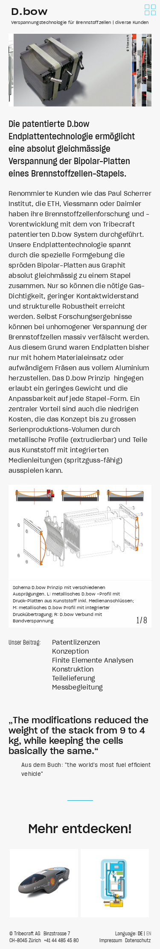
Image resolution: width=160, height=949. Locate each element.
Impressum (110, 940)
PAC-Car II (44, 883)
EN (148, 933)
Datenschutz (138, 940)
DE (140, 933)
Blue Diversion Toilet (115, 883)
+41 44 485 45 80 (61, 940)
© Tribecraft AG (25, 933)
